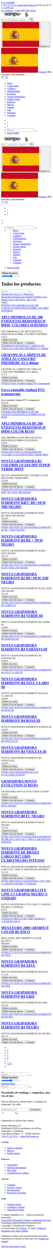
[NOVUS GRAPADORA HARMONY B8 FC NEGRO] (26, 806)
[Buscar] (31, 20)
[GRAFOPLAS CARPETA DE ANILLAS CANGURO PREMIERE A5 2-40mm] (26, 348)
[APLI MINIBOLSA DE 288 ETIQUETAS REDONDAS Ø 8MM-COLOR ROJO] (26, 417)
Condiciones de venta (41, 1220)
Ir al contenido (8, 2)
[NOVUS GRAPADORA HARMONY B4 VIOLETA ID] (26, 741)
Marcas (10, 1150)
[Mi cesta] (6, 78)
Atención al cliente (15, 1209)
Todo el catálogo (15, 1148)
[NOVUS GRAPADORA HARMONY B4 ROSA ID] (26, 710)
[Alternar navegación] (2, 220)
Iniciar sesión (13, 133)
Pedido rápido (13, 1153)
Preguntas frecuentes (16, 1193)
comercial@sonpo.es (26, 5)
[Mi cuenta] (3, 78)
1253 (9, 1063)
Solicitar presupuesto (16, 1167)
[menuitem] (9, 83)
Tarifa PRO (12, 1165)
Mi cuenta (31, 10)
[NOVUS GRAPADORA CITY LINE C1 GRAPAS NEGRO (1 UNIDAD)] (26, 883)
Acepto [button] (22, 1246)
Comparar (30, 343)
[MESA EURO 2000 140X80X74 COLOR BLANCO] (26, 921)
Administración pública (18, 1173)
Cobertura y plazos (16, 1207)
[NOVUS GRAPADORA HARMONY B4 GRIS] (26, 986)
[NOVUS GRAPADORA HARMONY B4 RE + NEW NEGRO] (26, 530)
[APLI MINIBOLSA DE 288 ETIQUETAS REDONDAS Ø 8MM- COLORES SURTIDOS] (26, 310)
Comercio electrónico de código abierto (23, 1229)
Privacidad (17, 1220)
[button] (17, 294)
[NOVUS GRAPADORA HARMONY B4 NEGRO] (26, 1017)
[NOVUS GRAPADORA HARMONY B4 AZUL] (26, 955)
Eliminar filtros (8, 1083)
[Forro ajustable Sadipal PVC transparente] (25, 383)
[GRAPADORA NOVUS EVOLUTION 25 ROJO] (26, 775)
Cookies (26, 1220)
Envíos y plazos (14, 1187)
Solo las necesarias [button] (10, 1246)
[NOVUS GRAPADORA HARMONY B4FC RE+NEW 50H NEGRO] (26, 492)
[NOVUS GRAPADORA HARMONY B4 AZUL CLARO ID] (26, 672)
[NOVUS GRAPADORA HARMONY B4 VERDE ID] (26, 605)
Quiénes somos (14, 1204)
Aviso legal (6, 1220)
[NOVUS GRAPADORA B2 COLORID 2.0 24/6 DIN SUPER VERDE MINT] (26, 454)
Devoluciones (13, 1190)
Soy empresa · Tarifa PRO (13, 10)
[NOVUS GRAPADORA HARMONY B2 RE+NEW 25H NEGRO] (26, 567)
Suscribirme (35, 1110)
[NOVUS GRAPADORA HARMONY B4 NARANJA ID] (26, 639)
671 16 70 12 (10, 5)
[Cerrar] (2, 223)
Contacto (11, 1184)
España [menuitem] (42, 72)
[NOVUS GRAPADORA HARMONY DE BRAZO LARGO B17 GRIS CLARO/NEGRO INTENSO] (26, 842)
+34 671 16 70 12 (9, 1136)
